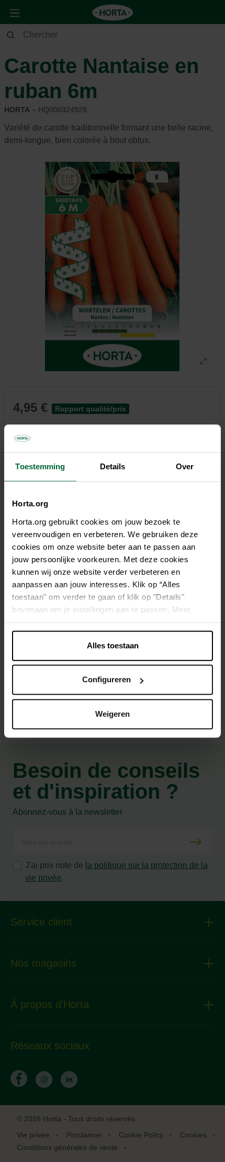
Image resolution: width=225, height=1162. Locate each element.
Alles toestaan (113, 645)
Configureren (106, 679)
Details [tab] (113, 466)
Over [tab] (185, 466)
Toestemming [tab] (40, 466)
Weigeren (112, 713)
